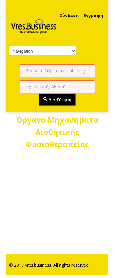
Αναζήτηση (59, 99)
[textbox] (57, 70)
